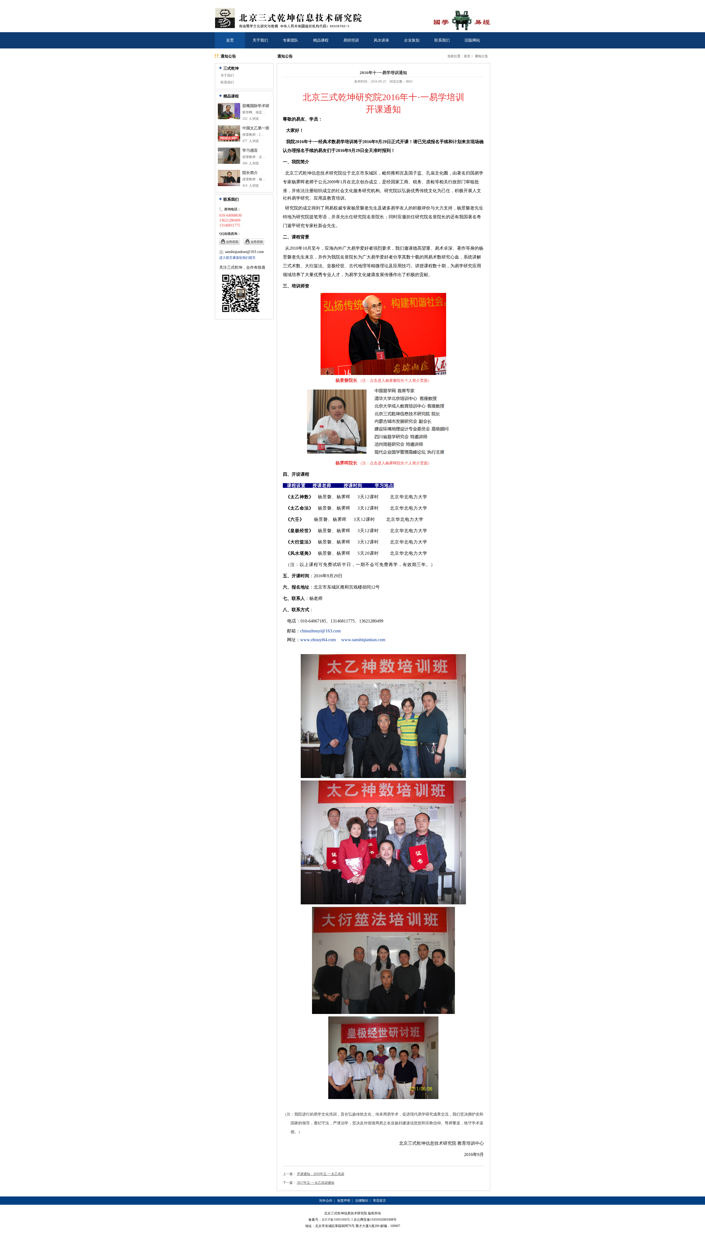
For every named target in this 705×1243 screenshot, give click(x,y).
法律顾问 (361, 1201)
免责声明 (343, 1201)
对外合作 (325, 1201)
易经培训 (351, 40)
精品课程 (321, 40)
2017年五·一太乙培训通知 (315, 1183)
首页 (230, 40)
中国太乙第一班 (255, 128)
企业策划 (411, 40)
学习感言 (250, 150)
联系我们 (442, 40)
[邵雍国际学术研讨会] (229, 118)
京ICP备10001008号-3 (337, 1220)
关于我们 (260, 40)
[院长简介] (229, 185)
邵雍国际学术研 (255, 106)
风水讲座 (381, 40)
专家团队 (290, 40)
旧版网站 (472, 40)
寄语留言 (379, 1201)
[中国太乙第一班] (229, 140)
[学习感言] (229, 163)
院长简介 (250, 173)
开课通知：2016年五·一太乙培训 (320, 1174)
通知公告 (481, 56)
